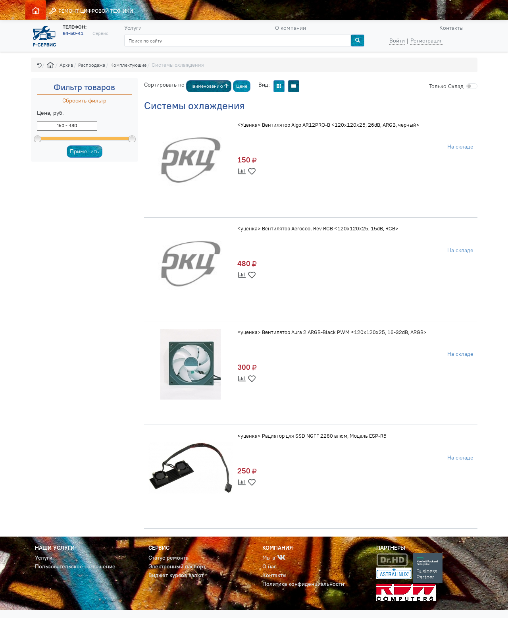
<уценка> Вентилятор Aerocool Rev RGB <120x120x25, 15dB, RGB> (317, 228)
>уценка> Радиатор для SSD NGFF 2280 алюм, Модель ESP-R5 (312, 436)
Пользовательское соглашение (75, 566)
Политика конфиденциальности (303, 583)
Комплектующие (128, 65)
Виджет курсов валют (176, 575)
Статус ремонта (168, 557)
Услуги (133, 27)
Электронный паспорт (177, 566)
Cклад (446, 86)
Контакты (451, 27)
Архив (66, 65)
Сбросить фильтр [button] (84, 100)
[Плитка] (279, 86)
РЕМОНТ (95, 11)
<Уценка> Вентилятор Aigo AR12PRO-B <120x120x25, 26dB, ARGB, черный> (328, 125)
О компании (290, 27)
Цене (241, 86)
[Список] (293, 86)
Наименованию (206, 86)
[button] (39, 65)
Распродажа (91, 65)
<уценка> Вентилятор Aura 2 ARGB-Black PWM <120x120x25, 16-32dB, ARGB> (332, 332)
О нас (269, 566)
